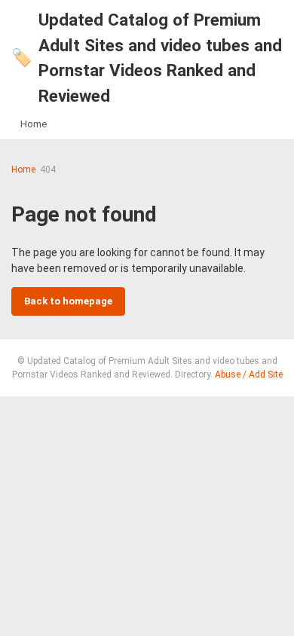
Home (33, 124)
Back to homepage (68, 301)
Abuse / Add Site (249, 374)
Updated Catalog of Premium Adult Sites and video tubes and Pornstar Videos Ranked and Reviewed (146, 57)
